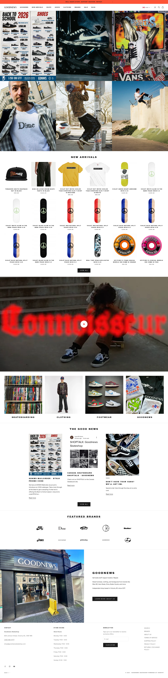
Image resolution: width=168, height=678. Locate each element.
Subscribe (110, 645)
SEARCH (147, 628)
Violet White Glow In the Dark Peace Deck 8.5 (151, 189)
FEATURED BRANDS (84, 516)
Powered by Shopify (156, 672)
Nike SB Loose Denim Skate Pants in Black (43, 189)
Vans (108, 478)
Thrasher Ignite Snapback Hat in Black (16, 189)
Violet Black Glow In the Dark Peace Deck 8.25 (43, 226)
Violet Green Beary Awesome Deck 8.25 (124, 189)
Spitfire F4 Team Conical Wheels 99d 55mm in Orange (124, 261)
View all (84, 504)
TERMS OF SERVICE (150, 638)
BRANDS (147, 631)
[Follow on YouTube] (14, 666)
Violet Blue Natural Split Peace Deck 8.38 (151, 226)
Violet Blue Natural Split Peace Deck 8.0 (70, 261)
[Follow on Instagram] (9, 666)
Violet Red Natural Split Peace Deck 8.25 (70, 226)
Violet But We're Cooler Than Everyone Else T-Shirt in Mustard (70, 190)
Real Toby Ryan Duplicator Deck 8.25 (97, 261)
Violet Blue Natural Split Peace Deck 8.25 (16, 261)
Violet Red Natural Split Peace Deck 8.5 (97, 226)
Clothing (67, 7)
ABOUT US (147, 634)
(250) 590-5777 (9, 640)
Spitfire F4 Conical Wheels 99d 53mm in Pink (151, 261)
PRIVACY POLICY (149, 644)
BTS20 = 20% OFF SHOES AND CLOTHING (84, 1)
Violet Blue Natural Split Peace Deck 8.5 (124, 226)
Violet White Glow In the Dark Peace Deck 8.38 (16, 226)
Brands (78, 7)
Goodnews (24, 7)
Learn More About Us (105, 599)
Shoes (57, 7)
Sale (86, 7)
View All (84, 270)
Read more (32, 498)
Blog (93, 7)
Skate (48, 7)
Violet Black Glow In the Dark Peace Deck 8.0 (43, 261)
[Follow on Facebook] (5, 666)
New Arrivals (37, 7)
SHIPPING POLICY (150, 641)
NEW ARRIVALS (84, 157)
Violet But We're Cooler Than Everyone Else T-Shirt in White (97, 190)
